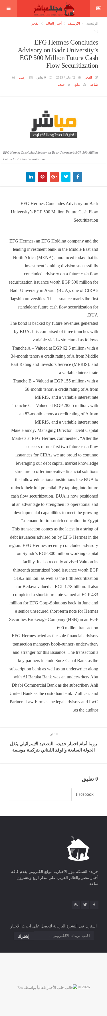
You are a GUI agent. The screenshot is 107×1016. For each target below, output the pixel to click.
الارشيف (74, 23)
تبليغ (77, 84)
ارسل (22, 77)
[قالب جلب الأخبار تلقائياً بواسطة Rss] (47, 987)
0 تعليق (41, 77)
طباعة (94, 84)
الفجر (35, 23)
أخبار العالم (54, 23)
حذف (61, 84)
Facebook (85, 794)
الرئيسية (92, 23)
